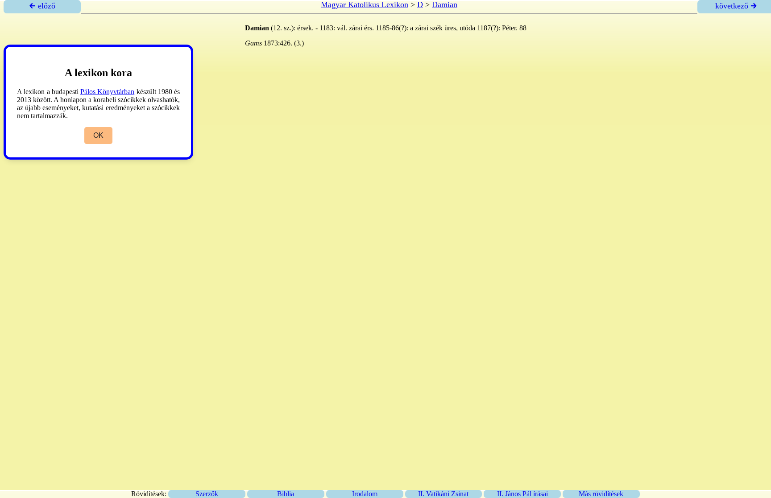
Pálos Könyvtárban (107, 91)
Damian (444, 4)
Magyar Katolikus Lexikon (364, 4)
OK (98, 135)
